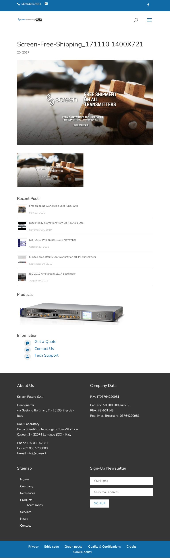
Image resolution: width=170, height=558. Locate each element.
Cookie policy (82, 552)
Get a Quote (45, 341)
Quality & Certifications (104, 547)
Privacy (33, 547)
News (24, 519)
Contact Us (44, 348)
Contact (25, 526)
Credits (132, 547)
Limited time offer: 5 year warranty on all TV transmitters (62, 257)
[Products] (72, 324)
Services (25, 512)
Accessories (35, 505)
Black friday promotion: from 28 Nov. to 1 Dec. (56, 223)
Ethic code (51, 547)
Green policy (73, 547)
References (27, 493)
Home (24, 479)
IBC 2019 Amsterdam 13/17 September (52, 273)
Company (26, 486)
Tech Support (46, 355)
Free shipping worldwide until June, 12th (53, 206)
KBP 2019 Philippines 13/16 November (52, 240)
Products (26, 500)
